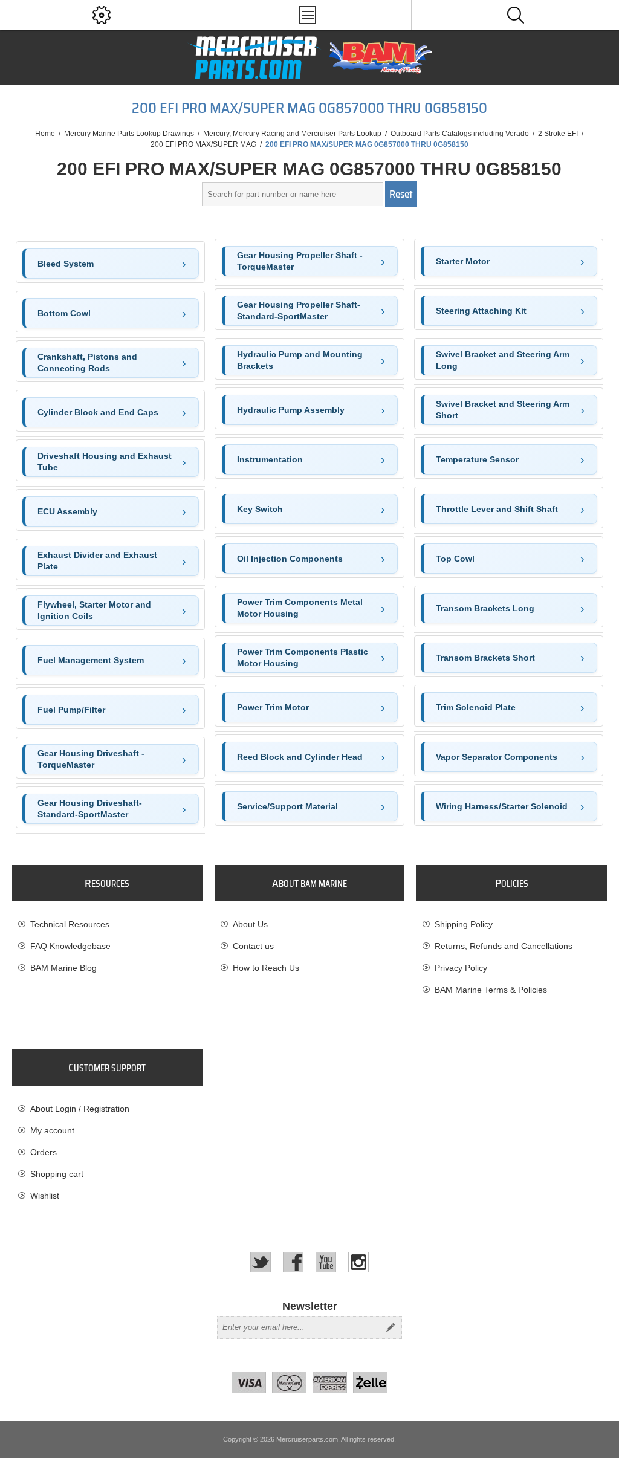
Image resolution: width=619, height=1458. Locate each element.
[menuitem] (107, 924)
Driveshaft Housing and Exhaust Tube (104, 462)
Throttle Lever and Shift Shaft (497, 509)
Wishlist (44, 1195)
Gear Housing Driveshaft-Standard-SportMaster (89, 809)
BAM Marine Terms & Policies (491, 989)
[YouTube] (325, 1262)
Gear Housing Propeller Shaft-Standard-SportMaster (298, 311)
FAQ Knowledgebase (70, 946)
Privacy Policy (461, 968)
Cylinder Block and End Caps (97, 412)
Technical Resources (69, 924)
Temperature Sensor (477, 459)
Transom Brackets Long (485, 608)
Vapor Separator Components (496, 757)
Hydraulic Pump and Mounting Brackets (300, 360)
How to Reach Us (266, 968)
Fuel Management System (90, 660)
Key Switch (260, 509)
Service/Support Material (287, 806)
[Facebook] (293, 1262)
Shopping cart (56, 1174)
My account (52, 1130)
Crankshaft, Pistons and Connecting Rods (87, 363)
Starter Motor (463, 261)
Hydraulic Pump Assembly (291, 410)
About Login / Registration (79, 1108)
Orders (43, 1152)
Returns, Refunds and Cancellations (503, 946)
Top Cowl (455, 558)
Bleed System (65, 263)
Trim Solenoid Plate (476, 707)
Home (45, 133)
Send (390, 1327)
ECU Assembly (67, 511)
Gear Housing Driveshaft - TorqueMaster (90, 759)
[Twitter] (260, 1262)
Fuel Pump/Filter (71, 709)
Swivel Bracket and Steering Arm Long (502, 360)
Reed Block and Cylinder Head (300, 757)
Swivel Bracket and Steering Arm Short (502, 410)
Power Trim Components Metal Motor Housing (300, 608)
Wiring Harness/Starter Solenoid (502, 806)
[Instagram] (358, 1262)
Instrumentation (270, 459)
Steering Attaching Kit (481, 311)
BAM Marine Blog (63, 968)
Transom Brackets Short (485, 658)
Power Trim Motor (273, 707)
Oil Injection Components (290, 558)
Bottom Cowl (64, 313)
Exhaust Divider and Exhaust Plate (97, 561)
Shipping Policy (464, 924)
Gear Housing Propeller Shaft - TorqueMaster (300, 261)
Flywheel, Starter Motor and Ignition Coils (94, 610)
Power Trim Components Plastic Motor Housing (302, 658)
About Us (250, 924)
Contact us (253, 946)
